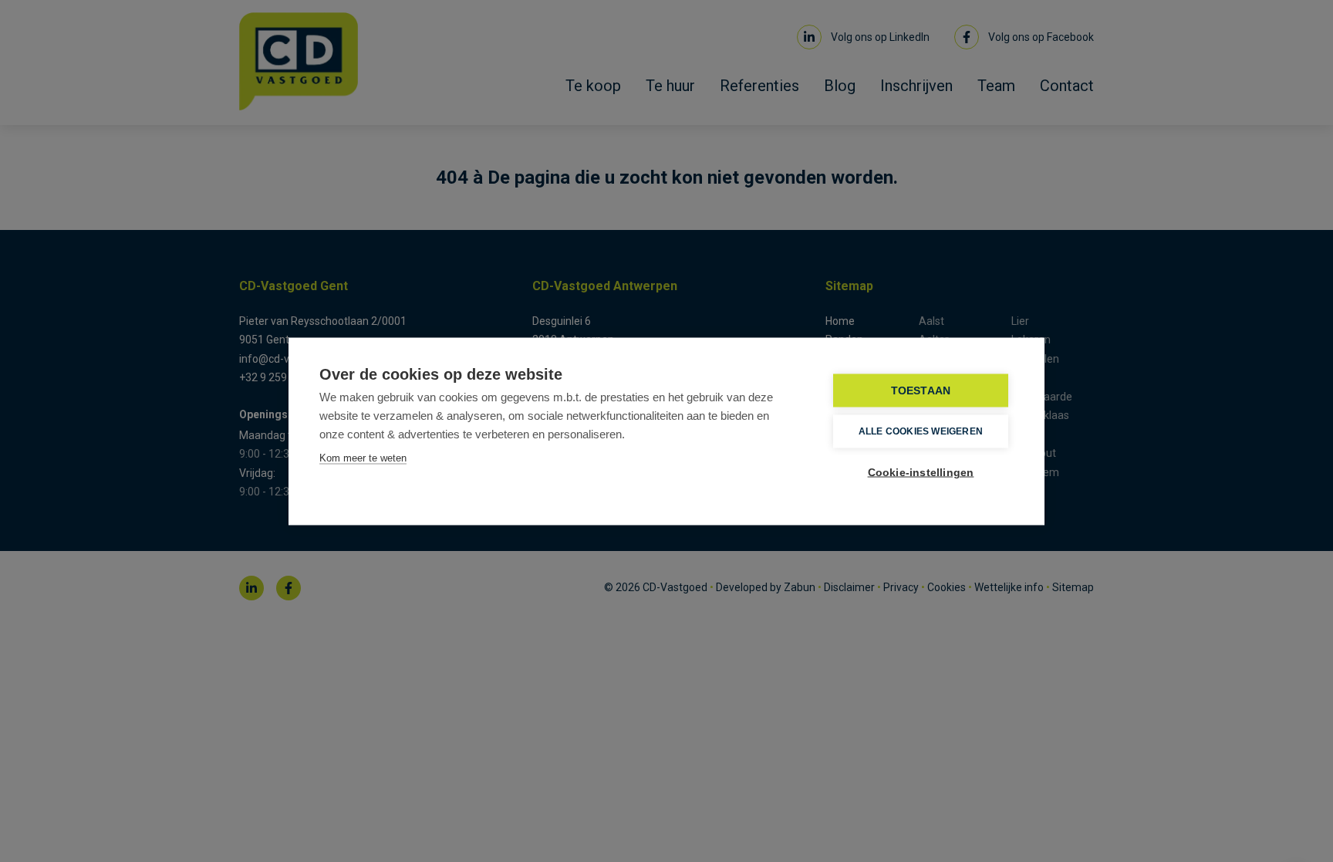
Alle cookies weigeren (921, 431)
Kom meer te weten (363, 457)
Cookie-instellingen (921, 472)
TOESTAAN (921, 390)
